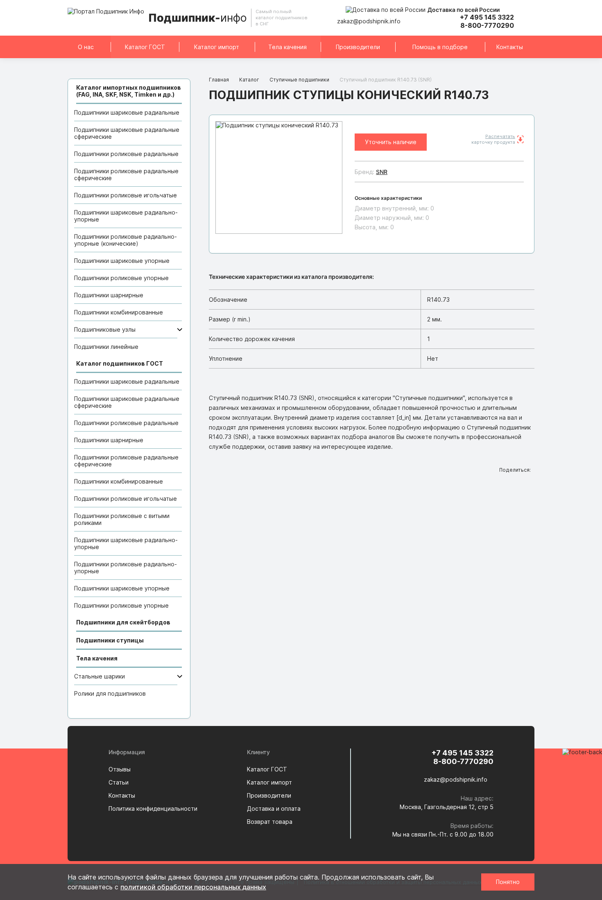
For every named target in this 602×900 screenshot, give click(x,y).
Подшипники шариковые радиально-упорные (126, 216)
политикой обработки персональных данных (193, 887)
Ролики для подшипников (110, 693)
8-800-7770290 (487, 25)
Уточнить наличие (390, 141)
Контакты (509, 46)
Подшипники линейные (106, 346)
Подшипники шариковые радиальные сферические (126, 133)
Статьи (119, 782)
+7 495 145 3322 (487, 17)
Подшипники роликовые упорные (121, 277)
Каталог (249, 80)
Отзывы (120, 769)
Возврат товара (269, 821)
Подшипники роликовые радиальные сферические (126, 174)
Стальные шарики (99, 676)
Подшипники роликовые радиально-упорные (125, 567)
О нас (86, 46)
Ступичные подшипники (299, 80)
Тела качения (287, 46)
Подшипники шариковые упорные (122, 260)
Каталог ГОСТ (145, 46)
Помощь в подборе (440, 46)
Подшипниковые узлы (105, 329)
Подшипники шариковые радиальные (126, 112)
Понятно (508, 881)
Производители (358, 46)
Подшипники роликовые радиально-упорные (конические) (125, 240)
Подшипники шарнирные (108, 295)
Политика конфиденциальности (153, 808)
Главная (219, 80)
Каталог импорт (216, 46)
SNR (381, 171)
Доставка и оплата (274, 808)
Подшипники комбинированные (118, 312)
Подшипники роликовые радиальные (126, 153)
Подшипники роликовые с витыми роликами (122, 519)
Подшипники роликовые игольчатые (125, 195)
